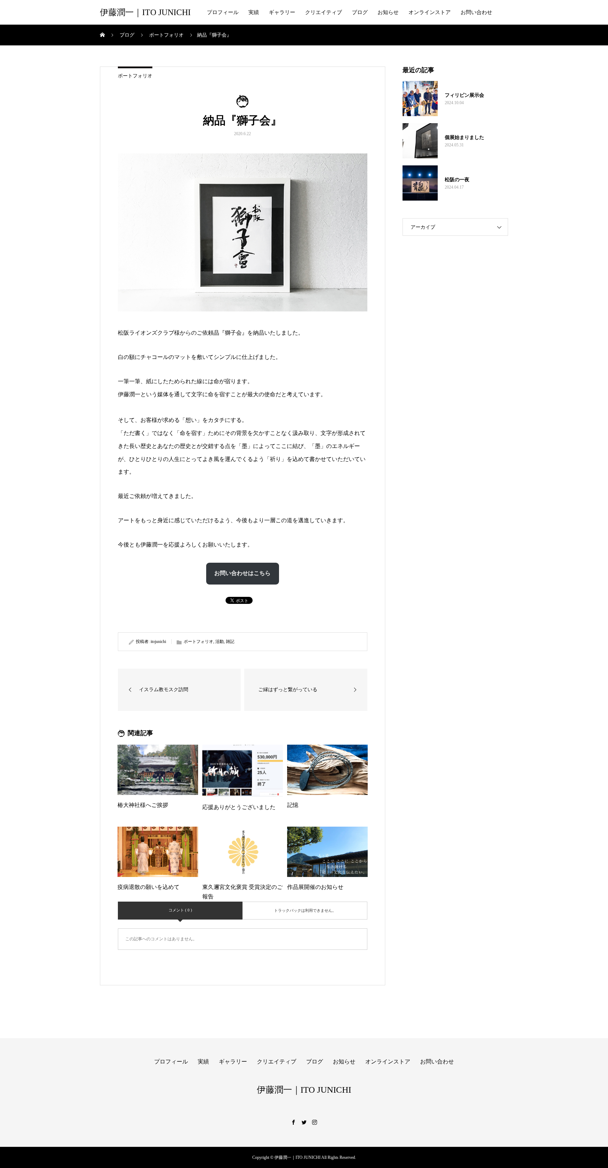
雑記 (230, 641)
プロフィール (223, 12)
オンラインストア (429, 12)
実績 (253, 12)
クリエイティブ (323, 12)
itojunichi (158, 641)
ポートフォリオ (135, 75)
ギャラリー (282, 12)
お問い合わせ (476, 12)
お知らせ (388, 12)
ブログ (360, 12)
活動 (219, 641)
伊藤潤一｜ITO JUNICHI (145, 12)
